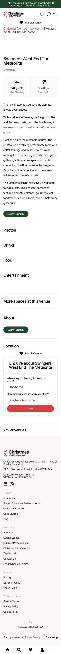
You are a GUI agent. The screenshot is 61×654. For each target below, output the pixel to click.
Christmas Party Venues (16, 548)
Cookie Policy (10, 611)
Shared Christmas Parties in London (22, 503)
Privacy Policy (10, 606)
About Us (8, 532)
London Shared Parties (15, 563)
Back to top (52, 637)
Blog (5, 519)
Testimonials (10, 553)
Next (30, 408)
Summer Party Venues (15, 543)
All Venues (9, 498)
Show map (9, 69)
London (35, 28)
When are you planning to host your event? (26, 380)
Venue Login (10, 587)
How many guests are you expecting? (28, 394)
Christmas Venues (15, 28)
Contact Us (9, 558)
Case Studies (10, 513)
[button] (54, 650)
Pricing (7, 577)
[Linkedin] (5, 484)
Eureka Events (11, 537)
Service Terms (11, 601)
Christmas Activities (14, 508)
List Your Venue (11, 582)
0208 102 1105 (35, 627)
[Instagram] (12, 484)
